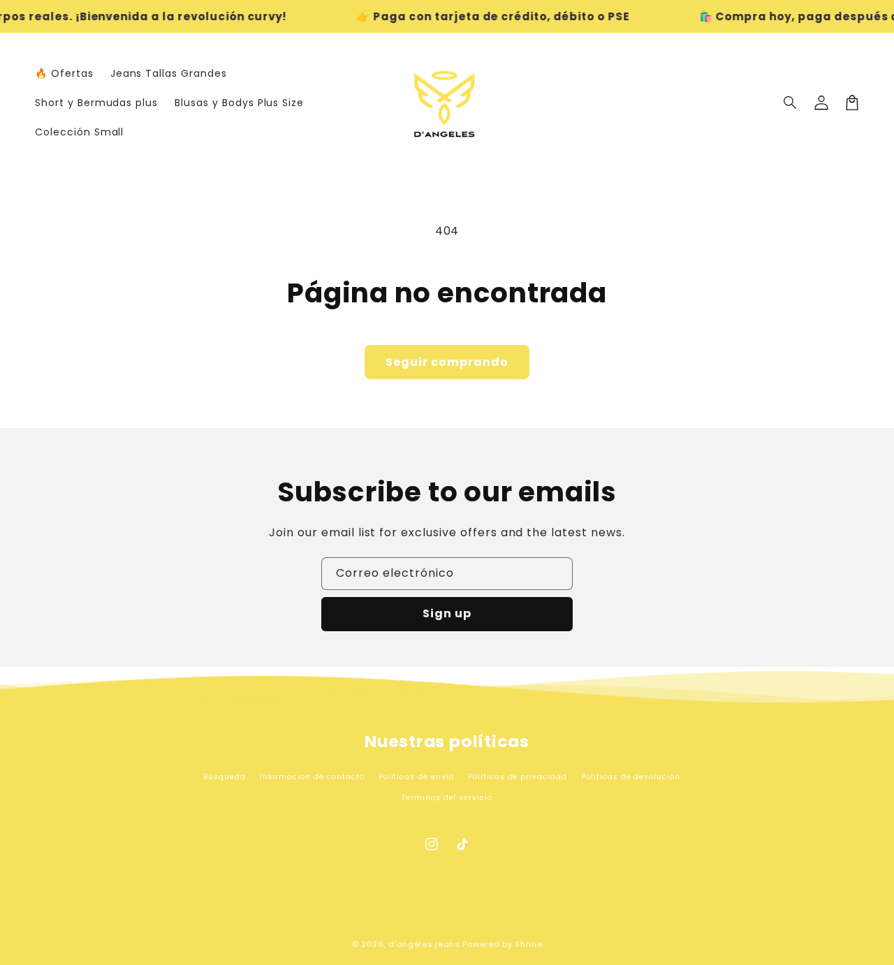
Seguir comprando (447, 362)
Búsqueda (224, 777)
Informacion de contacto (312, 777)
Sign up (447, 613)
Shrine (528, 944)
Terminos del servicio (447, 798)
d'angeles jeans (424, 944)
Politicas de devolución (630, 777)
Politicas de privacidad (517, 777)
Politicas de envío (416, 777)
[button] (790, 102)
